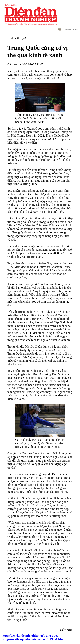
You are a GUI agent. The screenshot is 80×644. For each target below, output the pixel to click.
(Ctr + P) (70, 29)
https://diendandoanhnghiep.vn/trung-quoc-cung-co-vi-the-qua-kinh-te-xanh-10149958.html (33, 637)
